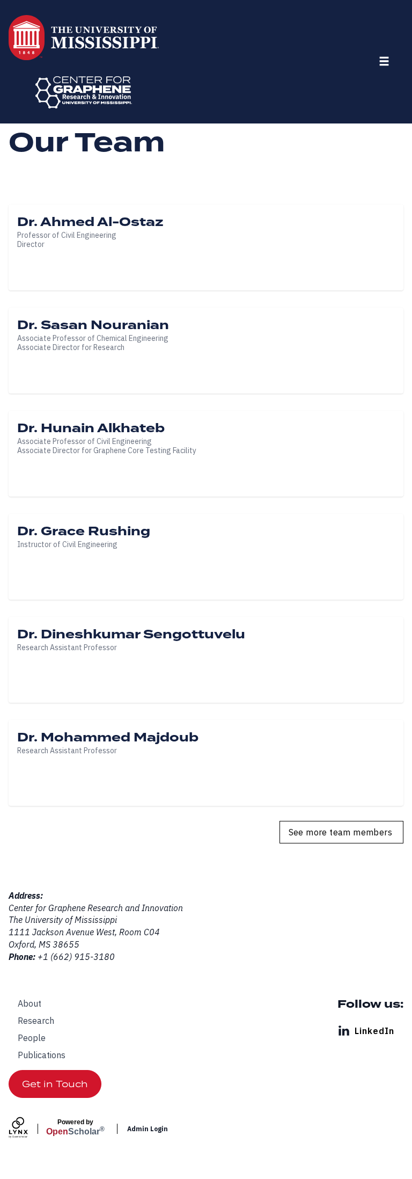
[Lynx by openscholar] (27, 1129)
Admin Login (147, 1129)
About (29, 1003)
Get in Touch (55, 1084)
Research (36, 1020)
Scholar (75, 1127)
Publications (41, 1055)
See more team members (340, 832)
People (32, 1037)
